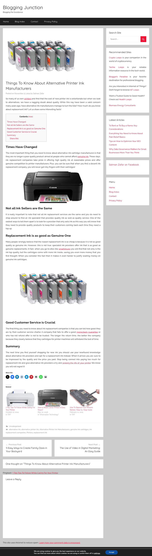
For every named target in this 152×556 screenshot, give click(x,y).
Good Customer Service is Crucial (22, 132)
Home (6, 21)
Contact (34, 21)
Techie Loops (116, 67)
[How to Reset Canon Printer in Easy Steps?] (52, 397)
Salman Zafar (38, 93)
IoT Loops (134, 90)
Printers (30, 433)
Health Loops (125, 99)
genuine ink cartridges (79, 429)
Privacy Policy (50, 21)
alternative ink (15, 429)
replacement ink (40, 433)
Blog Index (20, 21)
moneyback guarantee (87, 332)
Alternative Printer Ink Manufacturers (55, 429)
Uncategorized (15, 426)
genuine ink (83, 156)
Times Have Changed (16, 122)
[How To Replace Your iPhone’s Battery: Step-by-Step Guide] (85, 397)
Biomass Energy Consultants (122, 105)
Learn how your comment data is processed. (59, 542)
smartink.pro (64, 249)
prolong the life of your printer (76, 363)
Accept (111, 552)
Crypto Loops (115, 57)
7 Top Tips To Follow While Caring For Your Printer (35, 473)
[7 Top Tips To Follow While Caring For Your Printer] (20, 397)
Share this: (14, 138)
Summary (11, 135)
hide (30, 117)
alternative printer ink (30, 429)
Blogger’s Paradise (118, 76)
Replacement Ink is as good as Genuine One (26, 128)
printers (27, 98)
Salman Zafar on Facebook (124, 164)
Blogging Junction (23, 7)
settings (97, 553)
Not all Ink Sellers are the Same (20, 125)
